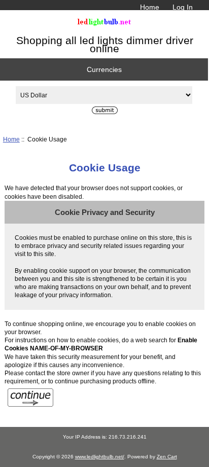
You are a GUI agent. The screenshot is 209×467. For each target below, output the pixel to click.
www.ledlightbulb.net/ (99, 456)
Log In (182, 7)
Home (149, 7)
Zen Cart (167, 456)
